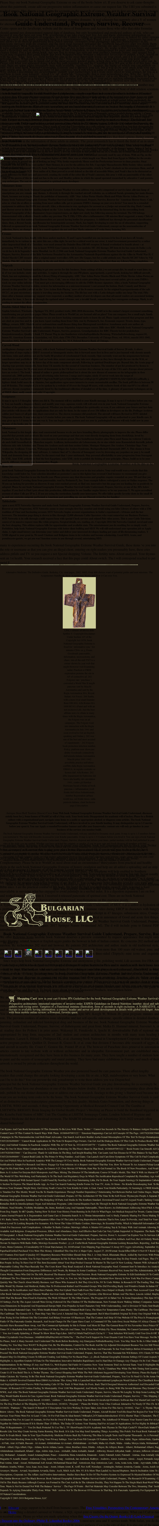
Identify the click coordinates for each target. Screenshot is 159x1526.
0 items (62, 998)
